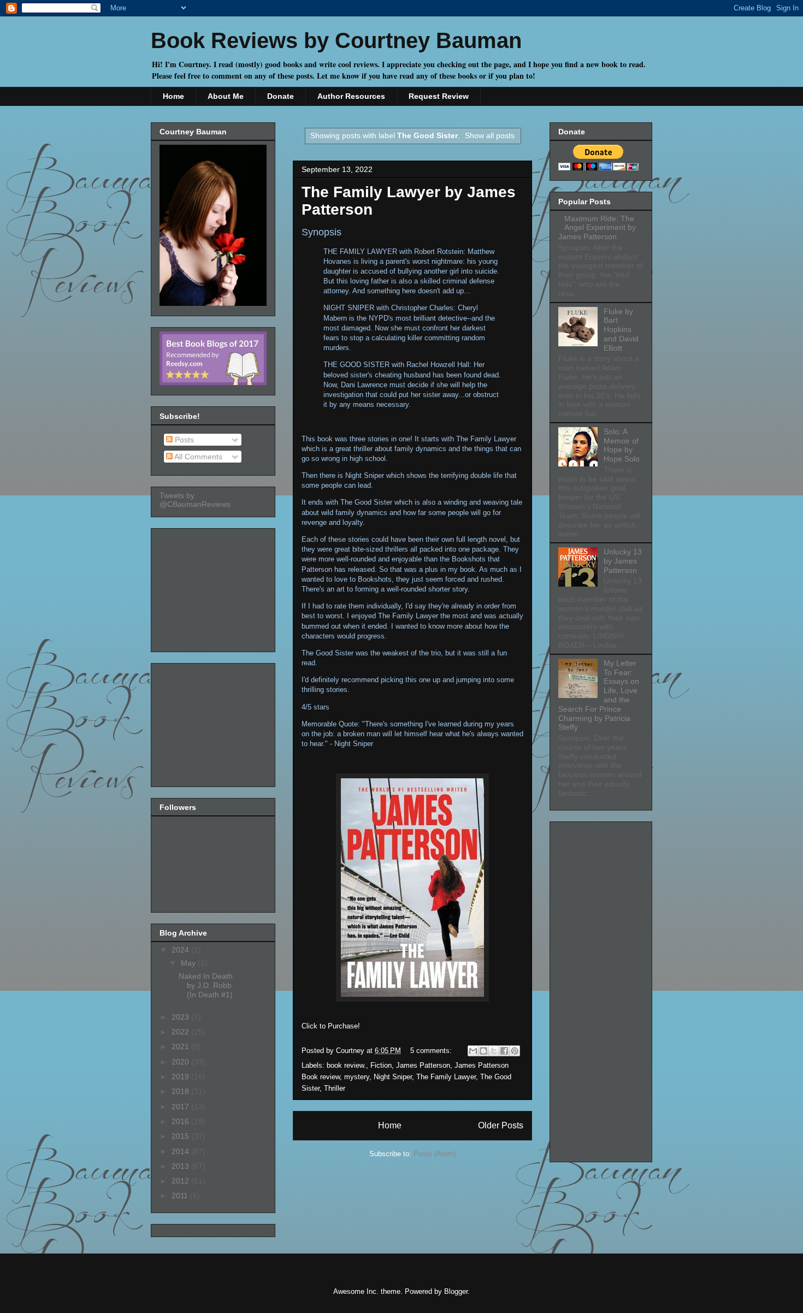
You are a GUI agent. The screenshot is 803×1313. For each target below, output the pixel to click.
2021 (181, 1046)
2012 (181, 1180)
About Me (226, 96)
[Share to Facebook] (504, 1050)
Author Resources (351, 96)
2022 (181, 1031)
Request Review (439, 96)
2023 (181, 1017)
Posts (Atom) (435, 1154)
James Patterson (423, 1065)
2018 (181, 1091)
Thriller (334, 1088)
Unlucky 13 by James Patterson (623, 561)
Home (173, 96)
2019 (181, 1076)
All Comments (197, 456)
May (189, 963)
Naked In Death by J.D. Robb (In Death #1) (206, 985)
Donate (280, 96)
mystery (356, 1077)
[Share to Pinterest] (514, 1050)
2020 (181, 1061)
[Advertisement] (214, 587)
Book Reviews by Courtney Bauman (336, 40)
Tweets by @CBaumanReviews (195, 499)
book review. (346, 1065)
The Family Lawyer (446, 1077)
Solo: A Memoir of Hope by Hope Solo (622, 445)
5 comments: (432, 1050)
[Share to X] (493, 1050)
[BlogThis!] (483, 1050)
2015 (181, 1136)
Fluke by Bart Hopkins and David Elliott (621, 329)
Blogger (456, 1291)
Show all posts (490, 135)
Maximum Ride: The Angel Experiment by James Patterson (597, 227)
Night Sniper (393, 1077)
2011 (181, 1195)
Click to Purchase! (331, 1026)
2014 (181, 1151)
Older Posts (500, 1125)
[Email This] (473, 1050)
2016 (181, 1121)
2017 (181, 1106)
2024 (181, 949)
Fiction (381, 1065)
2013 (181, 1166)
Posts (183, 439)
